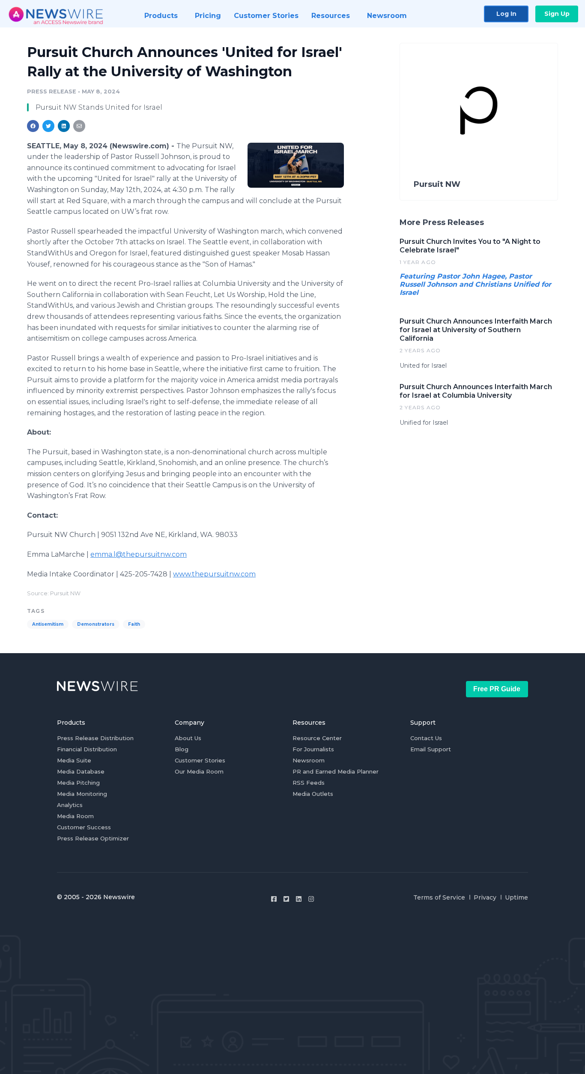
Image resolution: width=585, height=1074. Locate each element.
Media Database (80, 771)
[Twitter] (286, 899)
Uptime (516, 897)
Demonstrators (95, 624)
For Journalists (313, 749)
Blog (181, 749)
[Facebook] (274, 899)
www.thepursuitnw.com (214, 574)
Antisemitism (47, 624)
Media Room (75, 816)
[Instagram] (311, 899)
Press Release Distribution (95, 738)
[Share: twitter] (48, 126)
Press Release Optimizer (93, 838)
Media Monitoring (82, 793)
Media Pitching (78, 782)
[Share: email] (79, 126)
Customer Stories (200, 760)
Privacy (485, 897)
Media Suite (74, 760)
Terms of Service (439, 897)
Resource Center (317, 738)
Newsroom (308, 760)
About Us (188, 738)
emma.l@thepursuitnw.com (138, 554)
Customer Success (84, 827)
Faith (134, 624)
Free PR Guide (496, 689)
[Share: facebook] (33, 126)
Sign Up (557, 14)
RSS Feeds (308, 782)
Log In (506, 14)
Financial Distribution (87, 749)
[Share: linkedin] (64, 126)
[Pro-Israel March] (296, 165)
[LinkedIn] (298, 899)
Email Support (430, 749)
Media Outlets (312, 793)
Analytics (70, 804)
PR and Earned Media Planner (335, 771)
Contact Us (426, 738)
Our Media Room (199, 771)
